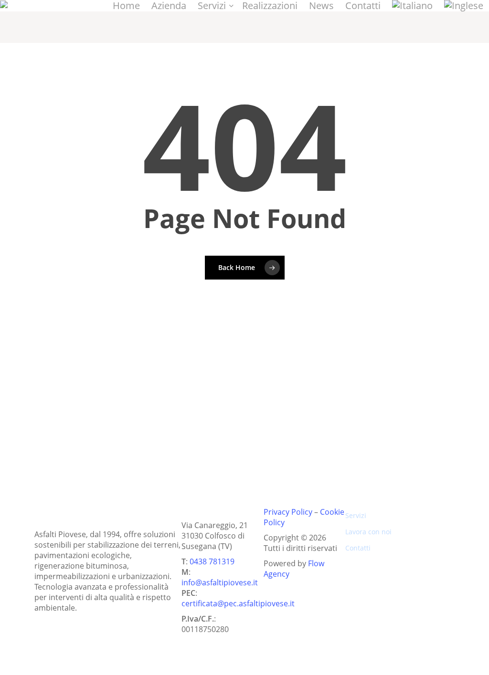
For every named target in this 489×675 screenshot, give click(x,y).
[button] (141, 424)
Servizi (355, 515)
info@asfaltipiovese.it (219, 582)
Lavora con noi (368, 531)
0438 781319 (212, 561)
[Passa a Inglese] (463, 5)
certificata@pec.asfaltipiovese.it (238, 603)
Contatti (358, 547)
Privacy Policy (288, 512)
